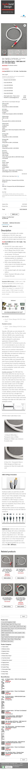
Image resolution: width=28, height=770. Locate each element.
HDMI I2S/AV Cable (21, 626)
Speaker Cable (21, 632)
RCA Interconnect (21, 628)
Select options (7, 577)
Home (3, 58)
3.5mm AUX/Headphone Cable (8, 622)
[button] (25, 17)
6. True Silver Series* (14, 58)
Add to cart (15, 214)
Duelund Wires (4, 626)
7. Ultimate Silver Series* (6, 660)
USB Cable (6, 218)
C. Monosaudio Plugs (6, 669)
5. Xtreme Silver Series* (6, 655)
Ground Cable (12, 626)
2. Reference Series (5, 649)
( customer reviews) (12, 65)
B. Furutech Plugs (5, 667)
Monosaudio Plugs (5, 628)
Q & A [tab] (10, 226)
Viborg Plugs (17, 639)
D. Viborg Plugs (4, 671)
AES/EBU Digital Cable (6, 624)
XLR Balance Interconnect (7, 641)
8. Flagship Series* (5, 662)
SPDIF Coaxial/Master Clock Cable (9, 632)
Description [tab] (5, 222)
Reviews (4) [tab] (5, 226)
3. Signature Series (5, 651)
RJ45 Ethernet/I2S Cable (7, 630)
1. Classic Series (4, 646)
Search (23, 616)
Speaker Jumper (4, 634)
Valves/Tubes (10, 639)
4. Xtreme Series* (5, 653)
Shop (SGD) (7, 58)
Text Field (4, 192)
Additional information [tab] (14, 222)
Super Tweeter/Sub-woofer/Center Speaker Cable (12, 637)
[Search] (21, 16)
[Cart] (23, 16)
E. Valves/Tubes (4, 673)
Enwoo (12, 769)
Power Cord (13, 628)
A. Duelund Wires (5, 664)
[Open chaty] (3, 767)
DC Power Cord (16, 624)
